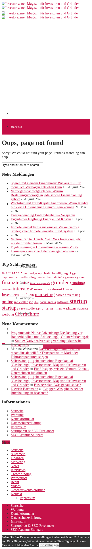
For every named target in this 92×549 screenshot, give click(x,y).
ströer (22, 308)
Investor (68, 289)
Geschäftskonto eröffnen (25, 329)
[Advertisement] (46, 69)
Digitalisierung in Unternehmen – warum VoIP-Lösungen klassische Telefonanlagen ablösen (44, 249)
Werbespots (19, 478)
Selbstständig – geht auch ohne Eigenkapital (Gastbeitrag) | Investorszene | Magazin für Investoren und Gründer (48, 365)
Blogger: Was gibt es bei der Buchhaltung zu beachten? (47, 391)
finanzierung (15, 282)
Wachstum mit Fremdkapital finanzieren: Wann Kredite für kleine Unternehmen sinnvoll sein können (49, 205)
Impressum (18, 427)
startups (10, 308)
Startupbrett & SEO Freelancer (32, 431)
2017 (26, 273)
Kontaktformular (22, 419)
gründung (77, 283)
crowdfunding (26, 277)
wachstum (69, 308)
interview (23, 289)
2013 (4, 273)
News (15, 466)
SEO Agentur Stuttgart (27, 435)
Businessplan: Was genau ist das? (57, 385)
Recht (15, 482)
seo (31, 302)
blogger (73, 273)
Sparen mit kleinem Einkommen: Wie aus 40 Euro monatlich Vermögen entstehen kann (46, 185)
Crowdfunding (21, 474)
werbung (8, 314)
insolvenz (7, 289)
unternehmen (52, 308)
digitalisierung (70, 277)
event (82, 277)
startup (78, 300)
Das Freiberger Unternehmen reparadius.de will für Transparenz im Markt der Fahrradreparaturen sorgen (45, 353)
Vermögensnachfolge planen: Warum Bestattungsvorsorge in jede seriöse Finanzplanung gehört (46, 195)
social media (48, 302)
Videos (16, 486)
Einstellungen (49, 545)
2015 (19, 273)
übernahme (27, 314)
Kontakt (16, 494)
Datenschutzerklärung (26, 423)
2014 (11, 273)
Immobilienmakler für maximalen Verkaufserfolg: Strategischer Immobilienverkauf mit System (45, 229)
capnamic (8, 277)
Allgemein (18, 454)
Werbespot (82, 308)
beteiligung (60, 273)
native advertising (68, 295)
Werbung (17, 415)
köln (31, 295)
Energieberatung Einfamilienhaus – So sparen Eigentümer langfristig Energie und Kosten (43, 217)
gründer (60, 282)
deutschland (45, 277)
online (7, 301)
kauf (23, 295)
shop (36, 302)
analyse (33, 273)
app (40, 273)
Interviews (18, 470)
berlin (47, 273)
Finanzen (17, 458)
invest (39, 289)
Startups (16, 157)
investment (53, 289)
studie (30, 308)
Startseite (16, 126)
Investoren (10, 294)
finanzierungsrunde (40, 283)
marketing (45, 294)
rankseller (21, 302)
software (63, 302)
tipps (38, 308)
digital (58, 277)
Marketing (18, 462)
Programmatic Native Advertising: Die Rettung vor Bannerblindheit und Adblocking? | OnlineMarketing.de (50, 335)
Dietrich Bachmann (24, 389)
